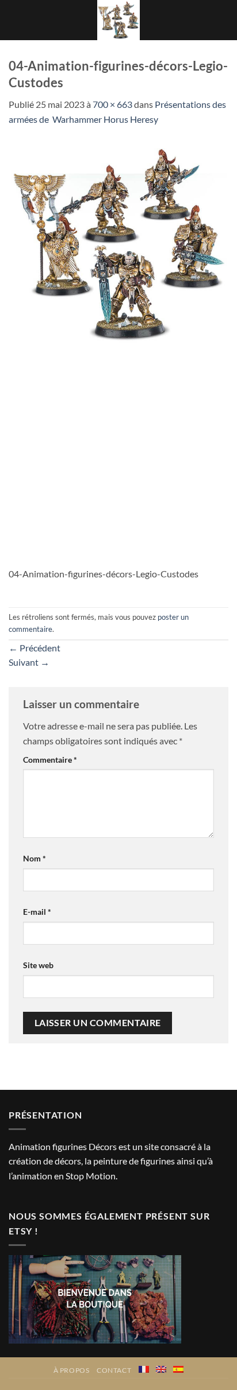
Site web (38, 965)
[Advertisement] (118, 457)
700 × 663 (112, 104)
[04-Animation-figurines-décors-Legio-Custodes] (118, 243)
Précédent (34, 647)
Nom (34, 858)
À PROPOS (71, 1370)
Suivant (29, 662)
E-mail (37, 912)
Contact (114, 1370)
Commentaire (50, 759)
